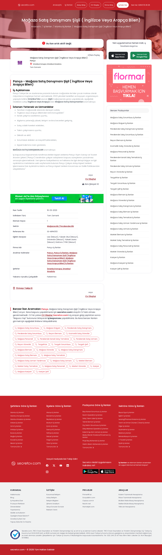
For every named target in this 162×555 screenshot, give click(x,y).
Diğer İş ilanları (124, 426)
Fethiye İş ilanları (52, 433)
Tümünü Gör (15, 447)
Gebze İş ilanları (52, 436)
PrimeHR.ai (87, 494)
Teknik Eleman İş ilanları (91, 422)
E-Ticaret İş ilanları (125, 440)
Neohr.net (87, 503)
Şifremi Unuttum (52, 503)
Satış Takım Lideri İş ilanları (93, 418)
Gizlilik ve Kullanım (17, 513)
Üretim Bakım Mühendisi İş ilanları (95, 444)
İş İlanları (69, 5)
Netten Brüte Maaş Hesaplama (131, 503)
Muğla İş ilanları (16, 436)
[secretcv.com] (26, 5)
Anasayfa (57, 5)
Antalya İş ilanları (16, 429)
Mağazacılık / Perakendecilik (60, 226)
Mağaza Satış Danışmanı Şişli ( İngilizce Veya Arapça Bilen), (62, 255)
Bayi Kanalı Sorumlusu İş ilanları (95, 411)
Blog (12, 497)
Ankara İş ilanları (16, 423)
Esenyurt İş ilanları (53, 429)
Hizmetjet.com (88, 506)
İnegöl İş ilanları (52, 440)
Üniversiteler (15, 506)
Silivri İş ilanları (51, 443)
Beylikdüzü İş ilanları (54, 419)
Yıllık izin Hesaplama (127, 506)
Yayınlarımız (15, 510)
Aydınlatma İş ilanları (127, 429)
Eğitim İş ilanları (124, 416)
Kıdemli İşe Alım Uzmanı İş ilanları (95, 432)
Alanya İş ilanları (52, 412)
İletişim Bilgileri (52, 500)
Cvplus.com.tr (88, 500)
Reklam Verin (51, 510)
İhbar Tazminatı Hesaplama (130, 497)
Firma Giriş (109, 5)
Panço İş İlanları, (61, 253)
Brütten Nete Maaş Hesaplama (131, 500)
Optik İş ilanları (124, 443)
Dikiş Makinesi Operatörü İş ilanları (95, 429)
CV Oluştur (95, 5)
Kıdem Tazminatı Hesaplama (130, 494)
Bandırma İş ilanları (53, 416)
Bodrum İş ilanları (53, 423)
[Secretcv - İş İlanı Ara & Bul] (91, 471)
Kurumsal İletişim (53, 494)
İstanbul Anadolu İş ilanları (20, 419)
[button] (90, 179)
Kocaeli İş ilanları (16, 440)
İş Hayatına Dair (16, 500)
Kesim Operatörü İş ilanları (92, 415)
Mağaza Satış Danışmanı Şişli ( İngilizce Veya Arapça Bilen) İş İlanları (61, 261)
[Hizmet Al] (57, 198)
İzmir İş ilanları (15, 426)
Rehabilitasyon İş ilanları (128, 436)
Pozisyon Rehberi (17, 503)
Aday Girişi (81, 5)
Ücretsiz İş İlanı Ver (18, 519)
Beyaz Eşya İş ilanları (126, 412)
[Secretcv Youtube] (61, 466)
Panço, (50, 253)
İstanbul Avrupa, (55, 268)
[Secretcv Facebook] (47, 466)
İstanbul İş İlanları (63, 26)
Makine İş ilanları (125, 433)
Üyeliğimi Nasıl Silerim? (19, 516)
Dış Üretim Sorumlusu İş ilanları (94, 425)
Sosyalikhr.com (89, 497)
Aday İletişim (51, 497)
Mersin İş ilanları (16, 443)
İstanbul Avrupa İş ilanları (20, 416)
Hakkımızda (15, 494)
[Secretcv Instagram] (47, 472)
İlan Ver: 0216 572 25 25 (140, 5)
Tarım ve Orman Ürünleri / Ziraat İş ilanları (134, 423)
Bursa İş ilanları (16, 433)
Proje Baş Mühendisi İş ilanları (94, 441)
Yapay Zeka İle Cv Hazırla (20, 522)
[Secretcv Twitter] (54, 466)
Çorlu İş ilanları (52, 426)
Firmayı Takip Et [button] (24, 288)
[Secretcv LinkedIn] (67, 466)
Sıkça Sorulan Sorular (55, 506)
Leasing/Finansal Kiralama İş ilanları (132, 419)
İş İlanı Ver (122, 5)
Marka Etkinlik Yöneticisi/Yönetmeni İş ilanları (96, 436)
